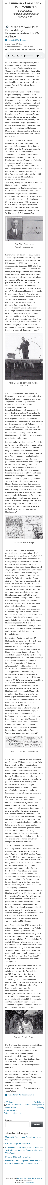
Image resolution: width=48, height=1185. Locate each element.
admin (24, 40)
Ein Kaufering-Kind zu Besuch (17, 1144)
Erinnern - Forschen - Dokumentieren (25, 5)
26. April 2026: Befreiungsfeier (18, 1157)
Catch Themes (29, 1182)
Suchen (8, 1120)
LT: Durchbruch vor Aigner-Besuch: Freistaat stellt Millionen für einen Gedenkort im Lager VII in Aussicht (24, 1150)
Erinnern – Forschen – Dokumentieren (29, 1178)
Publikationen (13, 1095)
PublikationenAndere (26, 1095)
